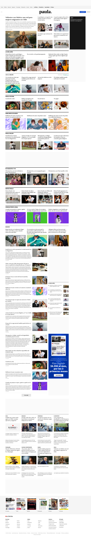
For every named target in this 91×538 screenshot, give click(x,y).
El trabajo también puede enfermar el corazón (60, 78)
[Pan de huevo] (45, 105)
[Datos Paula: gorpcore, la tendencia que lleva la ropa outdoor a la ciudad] (61, 199)
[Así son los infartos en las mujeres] (45, 88)
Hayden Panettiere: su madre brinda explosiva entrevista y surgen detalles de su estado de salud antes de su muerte (29, 468)
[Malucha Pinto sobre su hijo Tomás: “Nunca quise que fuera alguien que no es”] (58, 65)
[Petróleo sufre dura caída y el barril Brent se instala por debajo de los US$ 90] (29, 427)
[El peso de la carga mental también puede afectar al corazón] (29, 88)
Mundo (27, 7)
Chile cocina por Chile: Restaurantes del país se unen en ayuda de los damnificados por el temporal (17, 264)
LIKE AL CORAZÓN (9, 74)
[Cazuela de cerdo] (12, 105)
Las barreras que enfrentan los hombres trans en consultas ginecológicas (61, 137)
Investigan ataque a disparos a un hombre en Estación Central (12, 434)
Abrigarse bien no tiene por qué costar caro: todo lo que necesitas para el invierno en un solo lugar (57, 231)
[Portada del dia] (58, 355)
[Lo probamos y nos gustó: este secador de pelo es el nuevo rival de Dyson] (45, 27)
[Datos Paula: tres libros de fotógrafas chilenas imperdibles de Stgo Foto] (45, 199)
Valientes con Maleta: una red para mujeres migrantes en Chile (18, 19)
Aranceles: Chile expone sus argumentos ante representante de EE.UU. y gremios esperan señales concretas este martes (28, 435)
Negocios (13, 7)
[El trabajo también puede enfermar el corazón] (61, 88)
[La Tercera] (10, 510)
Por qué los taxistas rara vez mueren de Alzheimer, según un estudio (45, 419)
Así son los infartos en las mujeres (44, 78)
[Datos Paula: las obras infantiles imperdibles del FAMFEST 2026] (29, 199)
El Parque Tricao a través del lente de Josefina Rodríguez (16, 277)
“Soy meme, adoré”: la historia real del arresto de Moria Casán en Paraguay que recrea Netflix (29, 451)
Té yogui (56, 98)
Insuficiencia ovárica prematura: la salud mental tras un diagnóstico (12, 137)
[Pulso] (21, 510)
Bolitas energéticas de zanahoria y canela (27, 99)
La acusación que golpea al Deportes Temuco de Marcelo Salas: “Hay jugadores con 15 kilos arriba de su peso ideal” (61, 435)
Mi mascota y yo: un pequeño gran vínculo (36, 171)
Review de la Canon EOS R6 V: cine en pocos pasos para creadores (12, 473)
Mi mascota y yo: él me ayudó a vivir (58, 171)
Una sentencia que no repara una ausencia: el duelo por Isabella (17, 300)
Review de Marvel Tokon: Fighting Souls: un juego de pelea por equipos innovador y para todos (12, 468)
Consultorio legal (11, 207)
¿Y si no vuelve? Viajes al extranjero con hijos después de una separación (36, 210)
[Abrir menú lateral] (2, 12)
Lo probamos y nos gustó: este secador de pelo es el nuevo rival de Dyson (45, 19)
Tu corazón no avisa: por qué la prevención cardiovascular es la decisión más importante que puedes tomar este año (12, 80)
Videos (31, 7)
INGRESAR (88, 11)
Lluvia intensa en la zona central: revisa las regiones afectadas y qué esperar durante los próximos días (44, 441)
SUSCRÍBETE (59, 375)
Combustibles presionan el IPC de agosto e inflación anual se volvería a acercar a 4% (29, 441)
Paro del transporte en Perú (43, 466)
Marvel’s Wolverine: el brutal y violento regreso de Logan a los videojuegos (12, 450)
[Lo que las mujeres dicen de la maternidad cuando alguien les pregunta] (61, 27)
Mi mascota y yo (10, 168)
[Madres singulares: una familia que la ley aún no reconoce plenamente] (58, 217)
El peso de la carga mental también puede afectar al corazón (29, 79)
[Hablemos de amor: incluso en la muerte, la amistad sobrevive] (15, 124)
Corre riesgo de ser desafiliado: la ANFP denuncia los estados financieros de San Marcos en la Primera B (61, 420)
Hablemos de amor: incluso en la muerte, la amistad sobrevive (14, 116)
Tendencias (40, 416)
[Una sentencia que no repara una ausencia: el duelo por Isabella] (39, 303)
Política (5, 7)
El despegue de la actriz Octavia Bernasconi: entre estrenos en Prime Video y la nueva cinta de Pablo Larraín (29, 474)
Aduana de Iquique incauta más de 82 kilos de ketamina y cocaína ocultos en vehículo (12, 441)
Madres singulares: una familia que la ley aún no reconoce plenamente (58, 210)
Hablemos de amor (11, 113)
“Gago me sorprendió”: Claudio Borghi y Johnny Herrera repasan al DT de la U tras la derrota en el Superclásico (61, 442)
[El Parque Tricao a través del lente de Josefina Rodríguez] (39, 280)
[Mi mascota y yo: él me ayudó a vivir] (58, 179)
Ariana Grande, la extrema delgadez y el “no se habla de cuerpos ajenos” (29, 137)
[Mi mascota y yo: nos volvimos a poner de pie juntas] (15, 179)
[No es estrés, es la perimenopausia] (37, 65)
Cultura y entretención (27, 447)
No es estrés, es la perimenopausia (36, 54)
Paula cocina (9, 96)
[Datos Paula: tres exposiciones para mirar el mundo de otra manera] (61, 44)
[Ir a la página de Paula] (45, 12)
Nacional (9, 7)
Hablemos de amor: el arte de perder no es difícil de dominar (58, 116)
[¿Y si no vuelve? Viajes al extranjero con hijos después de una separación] (37, 217)
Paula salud (9, 133)
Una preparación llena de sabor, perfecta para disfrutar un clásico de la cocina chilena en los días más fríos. (17, 364)
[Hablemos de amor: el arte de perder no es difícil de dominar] (58, 124)
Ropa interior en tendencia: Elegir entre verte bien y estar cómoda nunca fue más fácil (14, 231)
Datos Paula (9, 188)
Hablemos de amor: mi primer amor (36, 115)
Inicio (2, 7)
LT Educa (52, 7)
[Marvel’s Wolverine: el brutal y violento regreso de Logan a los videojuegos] (12, 460)
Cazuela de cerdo (10, 98)
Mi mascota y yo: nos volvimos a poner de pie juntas (14, 171)
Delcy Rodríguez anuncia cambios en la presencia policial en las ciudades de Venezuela (45, 474)
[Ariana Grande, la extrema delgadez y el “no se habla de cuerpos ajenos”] (29, 145)
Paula (55, 447)
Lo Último (36, 7)
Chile (6, 416)
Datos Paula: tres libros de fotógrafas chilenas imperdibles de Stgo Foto (45, 192)
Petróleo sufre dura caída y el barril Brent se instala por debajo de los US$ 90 (29, 419)
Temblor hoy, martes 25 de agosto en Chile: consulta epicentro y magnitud (11, 419)
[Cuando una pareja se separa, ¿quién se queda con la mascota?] (15, 217)
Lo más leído (9, 52)
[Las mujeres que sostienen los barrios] (45, 44)
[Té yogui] (61, 105)
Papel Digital (47, 7)
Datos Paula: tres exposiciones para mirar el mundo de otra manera (61, 35)
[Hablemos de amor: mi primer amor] (37, 124)
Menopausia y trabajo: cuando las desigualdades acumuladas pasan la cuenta (44, 138)
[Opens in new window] (31, 510)
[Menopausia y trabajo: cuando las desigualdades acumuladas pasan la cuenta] (45, 145)
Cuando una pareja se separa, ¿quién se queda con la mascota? (15, 210)
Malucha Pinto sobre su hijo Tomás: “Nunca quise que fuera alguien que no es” (58, 56)
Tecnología (18, 7)
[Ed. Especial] (42, 510)
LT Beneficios (41, 7)
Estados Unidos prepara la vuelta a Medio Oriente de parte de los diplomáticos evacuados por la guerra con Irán (44, 451)
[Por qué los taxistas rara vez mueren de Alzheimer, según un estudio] (45, 427)
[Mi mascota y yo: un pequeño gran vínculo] (37, 179)
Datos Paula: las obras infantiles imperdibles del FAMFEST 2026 (28, 192)
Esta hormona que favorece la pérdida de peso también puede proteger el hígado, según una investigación (44, 435)
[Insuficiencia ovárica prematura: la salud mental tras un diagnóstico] (12, 145)
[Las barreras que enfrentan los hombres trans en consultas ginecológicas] (61, 145)
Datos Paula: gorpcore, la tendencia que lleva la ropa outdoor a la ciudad (61, 192)
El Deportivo (23, 7)
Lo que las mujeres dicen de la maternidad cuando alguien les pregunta (61, 19)
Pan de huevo (41, 98)
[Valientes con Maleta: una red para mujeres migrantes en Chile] (20, 39)
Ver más (26, 395)
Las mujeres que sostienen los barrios (45, 34)
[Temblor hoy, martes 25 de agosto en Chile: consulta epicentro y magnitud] (12, 427)
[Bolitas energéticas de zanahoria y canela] (29, 105)
